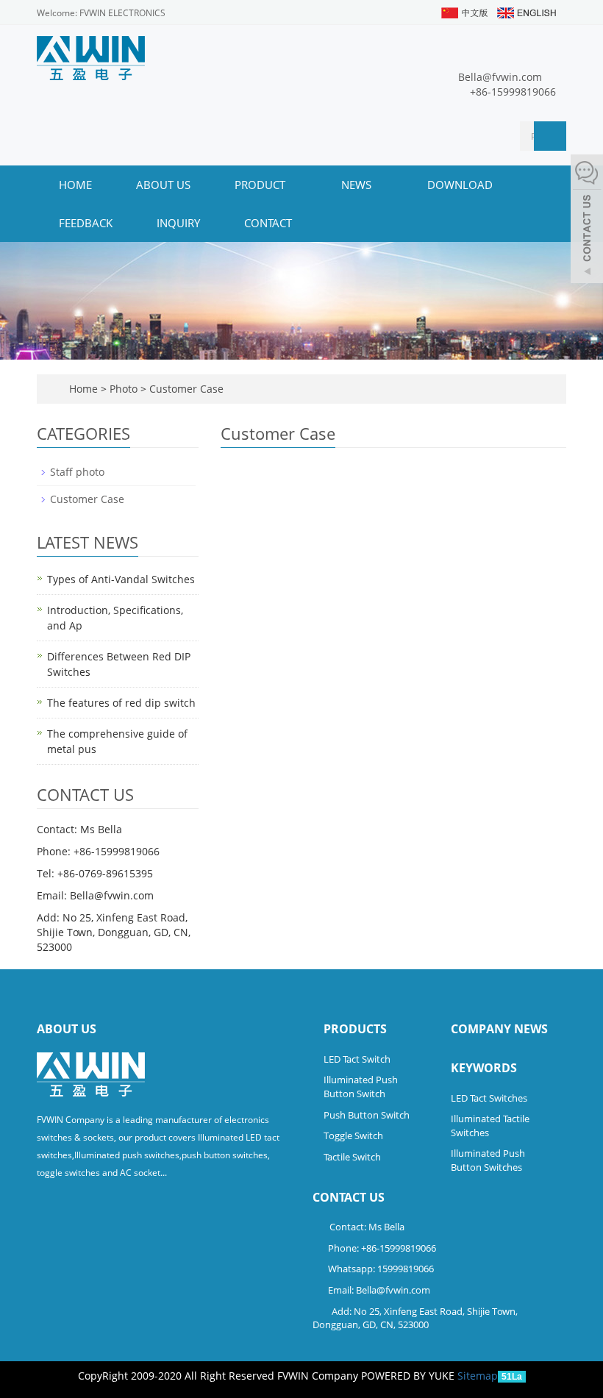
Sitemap (477, 1376)
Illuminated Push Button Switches (488, 1160)
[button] (292, 184)
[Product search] (550, 136)
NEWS (357, 184)
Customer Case (185, 389)
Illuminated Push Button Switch (361, 1086)
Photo (125, 389)
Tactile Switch (352, 1156)
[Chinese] (463, 11)
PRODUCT (261, 184)
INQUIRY (178, 222)
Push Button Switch (367, 1114)
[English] (526, 11)
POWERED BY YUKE (409, 1376)
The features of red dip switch (121, 703)
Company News (499, 1029)
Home (75, 184)
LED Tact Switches (489, 1098)
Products (355, 1029)
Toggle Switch (353, 1135)
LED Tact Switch (357, 1059)
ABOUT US (163, 184)
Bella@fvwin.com (500, 77)
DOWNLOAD (460, 184)
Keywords (484, 1068)
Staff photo (77, 472)
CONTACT (268, 222)
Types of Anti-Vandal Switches (121, 579)
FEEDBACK (86, 222)
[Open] (587, 220)
